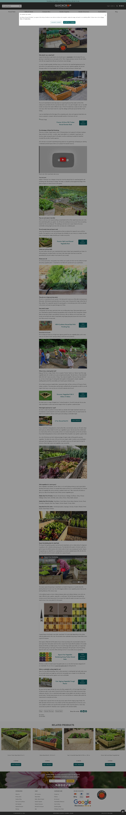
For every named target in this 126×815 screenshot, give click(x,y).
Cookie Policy (27, 19)
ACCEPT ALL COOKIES (69, 22)
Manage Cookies (56, 22)
